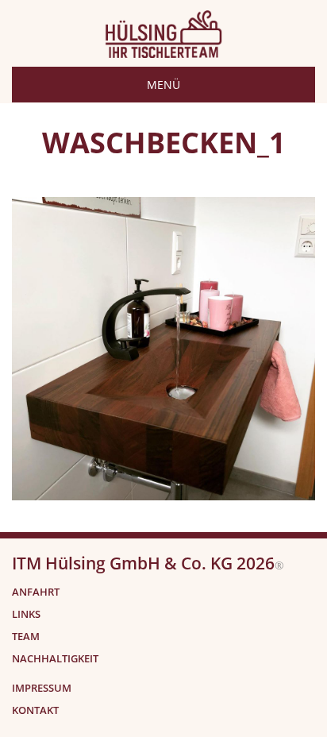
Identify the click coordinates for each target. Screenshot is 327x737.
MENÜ (163, 84)
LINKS (26, 614)
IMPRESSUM (41, 688)
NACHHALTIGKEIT (55, 659)
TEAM (26, 636)
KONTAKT (35, 710)
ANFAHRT (36, 592)
